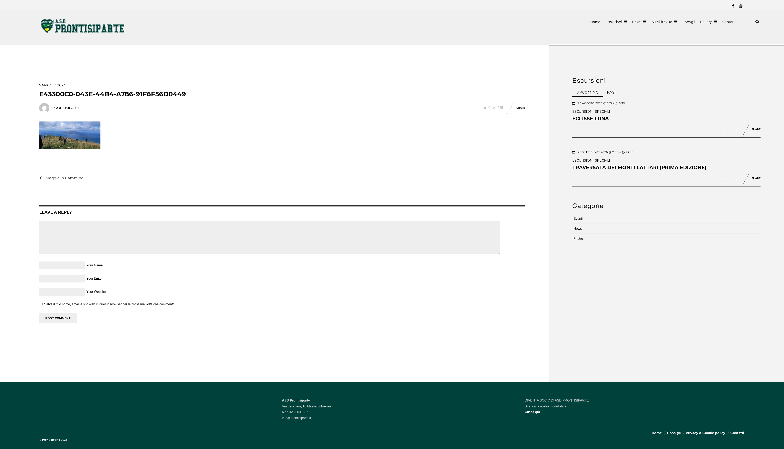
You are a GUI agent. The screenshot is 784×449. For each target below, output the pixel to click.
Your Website (96, 291)
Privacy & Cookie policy (705, 433)
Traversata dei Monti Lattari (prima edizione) (639, 167)
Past (612, 92)
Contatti (729, 22)
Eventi (578, 218)
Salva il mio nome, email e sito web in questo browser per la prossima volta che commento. (109, 304)
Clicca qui (532, 412)
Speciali (602, 112)
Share (520, 107)
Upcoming (587, 92)
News (636, 22)
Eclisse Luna (590, 118)
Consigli (689, 22)
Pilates (579, 238)
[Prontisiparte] (83, 34)
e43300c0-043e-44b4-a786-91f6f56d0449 (112, 94)
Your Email (94, 278)
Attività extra (661, 22)
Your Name (94, 265)
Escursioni (613, 22)
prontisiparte (66, 108)
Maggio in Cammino (65, 178)
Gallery (706, 22)
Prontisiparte (51, 439)
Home (595, 22)
